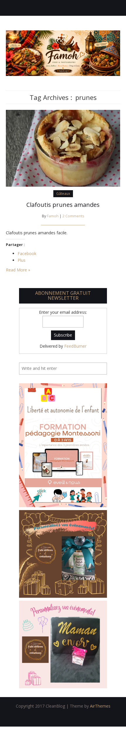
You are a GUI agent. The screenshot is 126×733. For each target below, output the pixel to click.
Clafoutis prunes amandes (63, 205)
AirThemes (100, 706)
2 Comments (73, 216)
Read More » (18, 270)
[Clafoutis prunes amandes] (63, 147)
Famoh (53, 216)
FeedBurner (75, 346)
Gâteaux (63, 193)
